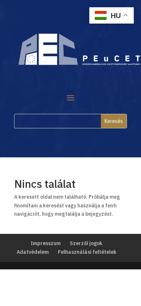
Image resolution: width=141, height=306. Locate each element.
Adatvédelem (33, 252)
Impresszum (46, 243)
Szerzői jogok (86, 243)
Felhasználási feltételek (87, 252)
